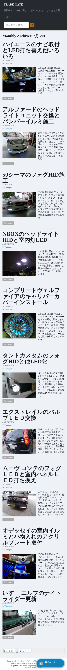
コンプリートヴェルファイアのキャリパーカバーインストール (31, 296)
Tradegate (8, 63)
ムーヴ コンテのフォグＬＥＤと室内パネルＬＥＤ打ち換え (31, 474)
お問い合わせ (36, 10)
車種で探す (21, 10)
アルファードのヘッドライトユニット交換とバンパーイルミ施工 (31, 115)
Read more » (8, 99)
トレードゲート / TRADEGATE (33, 661)
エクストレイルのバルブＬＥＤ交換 (31, 415)
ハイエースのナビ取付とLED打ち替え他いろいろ (31, 50)
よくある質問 (53, 10)
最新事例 (8, 10)
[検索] (32, 25)
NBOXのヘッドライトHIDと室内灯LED (30, 237)
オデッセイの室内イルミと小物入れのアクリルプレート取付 (31, 536)
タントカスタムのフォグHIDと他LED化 (31, 358)
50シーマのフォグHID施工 (33, 178)
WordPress (38, 667)
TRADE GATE (13, 4)
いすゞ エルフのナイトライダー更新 (32, 596)
